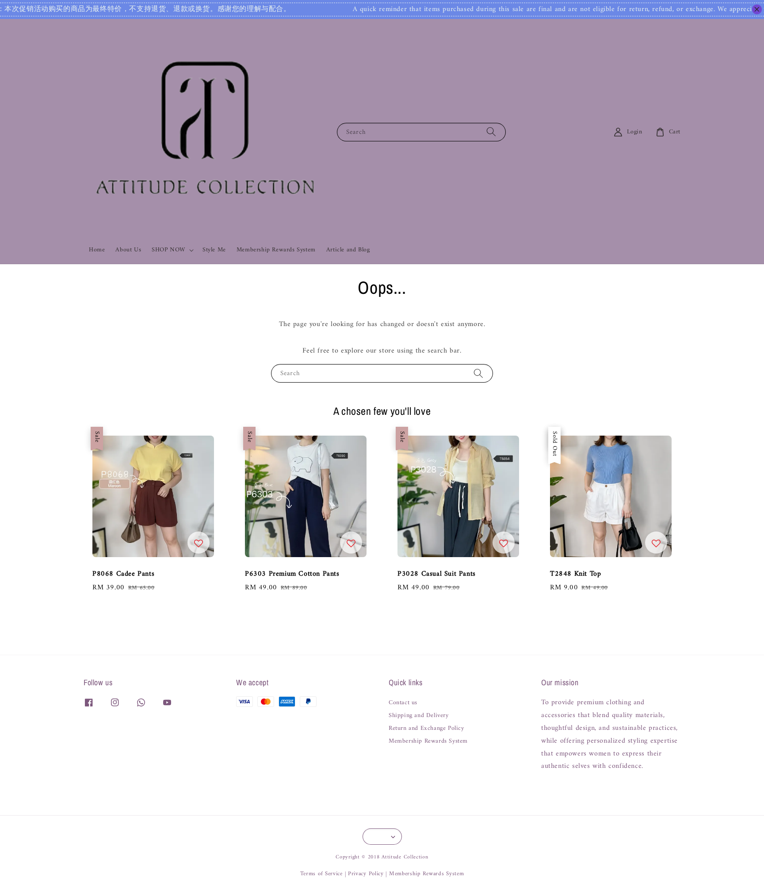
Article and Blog (348, 249)
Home (97, 249)
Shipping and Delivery (419, 715)
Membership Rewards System (276, 249)
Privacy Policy (366, 874)
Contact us (403, 703)
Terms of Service (321, 874)
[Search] (491, 131)
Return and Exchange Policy (426, 728)
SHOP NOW (168, 250)
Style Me (214, 249)
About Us (128, 249)
